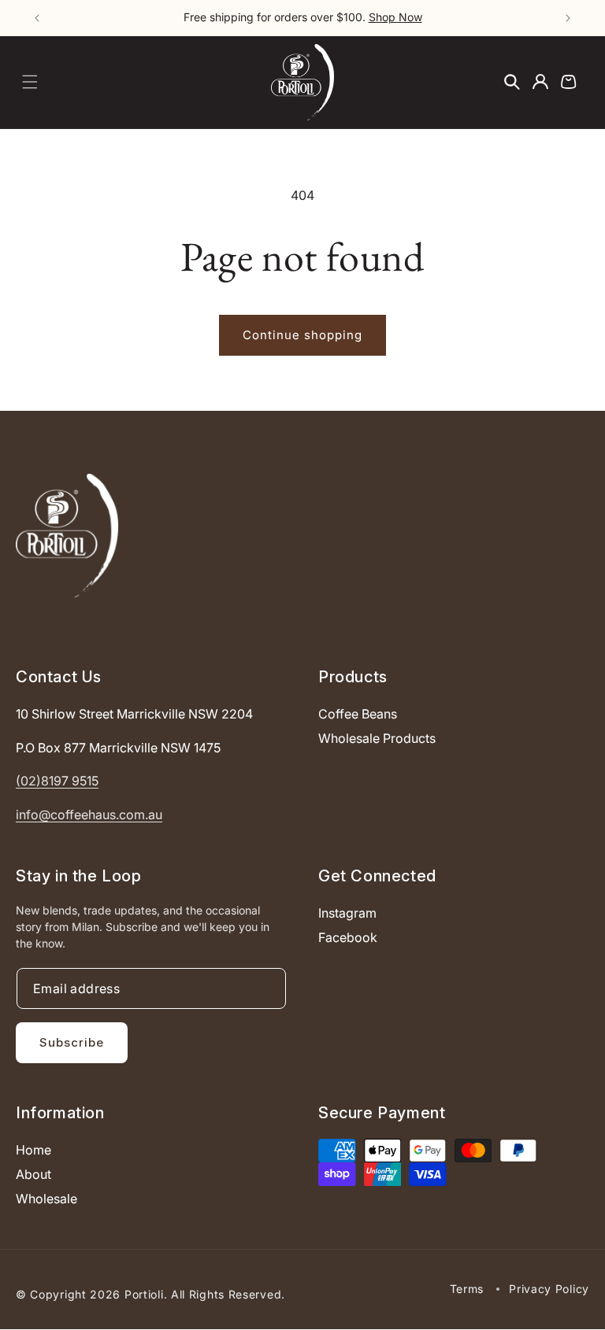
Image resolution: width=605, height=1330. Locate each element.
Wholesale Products (377, 738)
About (33, 1174)
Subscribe (71, 1042)
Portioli (144, 1294)
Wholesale (46, 1198)
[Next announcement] (568, 18)
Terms (467, 1288)
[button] (30, 82)
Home (33, 1150)
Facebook (347, 937)
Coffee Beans (357, 714)
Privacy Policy (549, 1288)
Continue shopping (302, 334)
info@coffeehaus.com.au (89, 814)
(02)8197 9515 (57, 781)
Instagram (347, 913)
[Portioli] (67, 535)
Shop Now (395, 17)
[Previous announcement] (37, 18)
